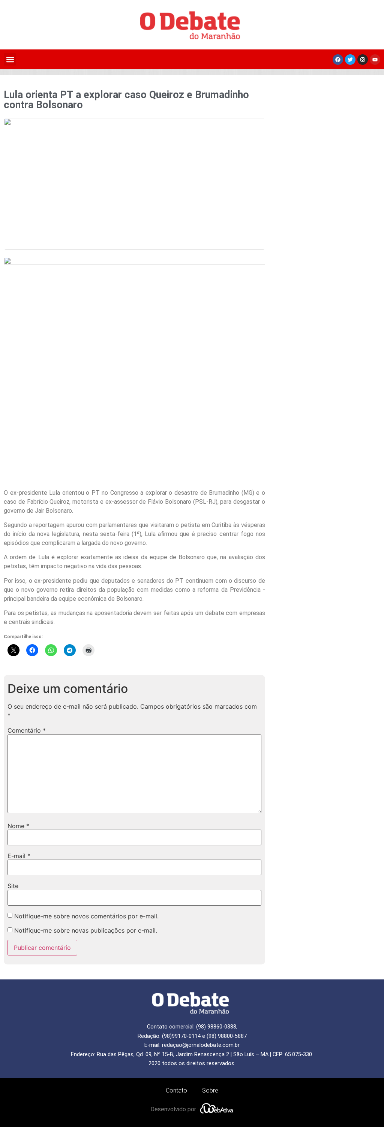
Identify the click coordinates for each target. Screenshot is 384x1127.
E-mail (19, 856)
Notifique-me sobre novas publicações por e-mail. (85, 930)
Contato (176, 1090)
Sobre (210, 1090)
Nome (18, 826)
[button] (10, 59)
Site (13, 886)
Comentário (27, 730)
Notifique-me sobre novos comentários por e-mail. (86, 916)
